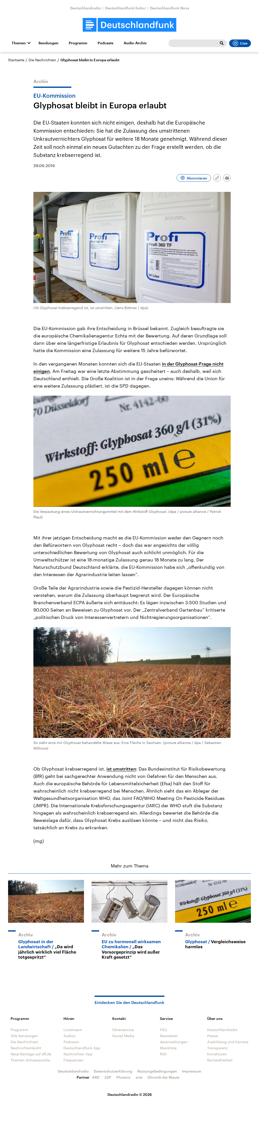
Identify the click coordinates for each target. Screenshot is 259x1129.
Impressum (191, 1071)
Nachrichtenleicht (26, 1048)
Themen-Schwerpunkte (30, 1060)
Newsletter (169, 1036)
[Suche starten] (221, 43)
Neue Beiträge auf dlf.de (31, 1054)
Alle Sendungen (24, 1036)
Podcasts (105, 43)
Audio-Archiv (135, 43)
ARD (95, 1077)
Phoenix (123, 1077)
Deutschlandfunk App (81, 1048)
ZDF (107, 1077)
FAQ (163, 1029)
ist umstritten (121, 769)
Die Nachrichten (42, 60)
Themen (19, 43)
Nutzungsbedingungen (157, 1071)
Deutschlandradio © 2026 (129, 1094)
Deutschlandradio (85, 8)
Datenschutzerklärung (113, 1071)
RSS (163, 1054)
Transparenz (217, 1048)
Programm (78, 43)
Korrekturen (217, 1054)
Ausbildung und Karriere (227, 1042)
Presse (212, 1036)
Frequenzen (73, 1060)
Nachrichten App (78, 1054)
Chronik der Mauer (163, 1077)
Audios (69, 1036)
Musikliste (168, 1048)
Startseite (16, 60)
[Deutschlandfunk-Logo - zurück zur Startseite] (129, 25)
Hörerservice (123, 1029)
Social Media (123, 1036)
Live (243, 43)
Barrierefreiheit (219, 1060)
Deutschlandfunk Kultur (125, 8)
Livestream (72, 1029)
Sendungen (48, 43)
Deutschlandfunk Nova (169, 8)
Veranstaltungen (174, 1042)
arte (139, 1077)
